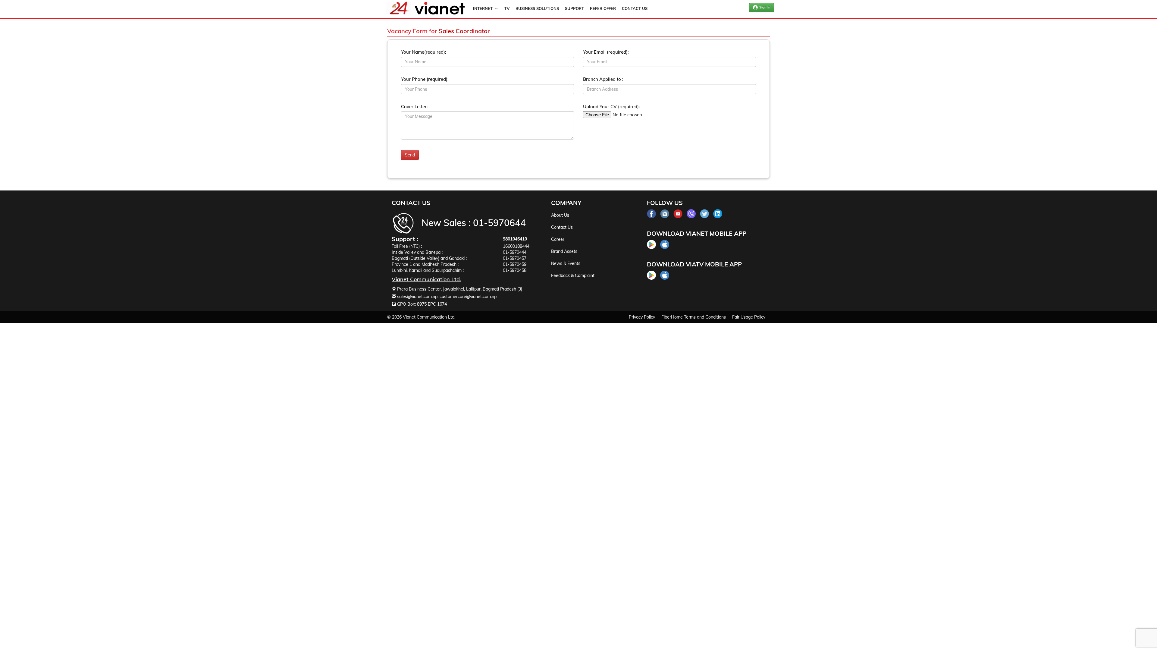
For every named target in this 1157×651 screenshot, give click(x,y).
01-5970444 (514, 252)
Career (557, 239)
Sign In (764, 7)
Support (574, 8)
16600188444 (516, 246)
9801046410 (515, 239)
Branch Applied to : (603, 79)
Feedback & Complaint (572, 275)
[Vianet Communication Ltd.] (439, 13)
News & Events (565, 263)
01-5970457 (514, 258)
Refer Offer (603, 8)
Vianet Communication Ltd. (429, 317)
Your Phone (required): (425, 79)
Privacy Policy (642, 317)
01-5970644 (499, 222)
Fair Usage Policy (748, 317)
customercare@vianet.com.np (468, 296)
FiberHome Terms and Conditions (693, 317)
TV (507, 8)
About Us (560, 215)
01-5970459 (514, 264)
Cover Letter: (414, 106)
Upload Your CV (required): (611, 106)
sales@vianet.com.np (417, 296)
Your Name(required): (423, 52)
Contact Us (634, 8)
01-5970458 (514, 270)
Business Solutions (537, 8)
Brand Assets (564, 251)
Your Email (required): (606, 52)
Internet (483, 8)
